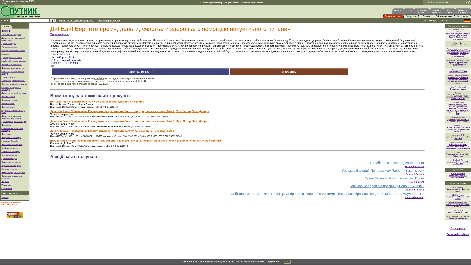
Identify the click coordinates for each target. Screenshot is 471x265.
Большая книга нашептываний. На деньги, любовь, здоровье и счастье (97, 101)
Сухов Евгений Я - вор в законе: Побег (394, 178)
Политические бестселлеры (11, 64)
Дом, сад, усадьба (8, 107)
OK (287, 261)
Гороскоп (4, 198)
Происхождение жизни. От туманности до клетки (458, 120)
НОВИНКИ (5, 31)
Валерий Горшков (415, 174)
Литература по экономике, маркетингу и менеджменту (11, 117)
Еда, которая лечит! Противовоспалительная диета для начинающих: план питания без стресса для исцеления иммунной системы (136, 140)
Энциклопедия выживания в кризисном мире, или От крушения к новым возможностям (458, 53)
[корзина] (468, 3)
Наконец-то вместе (458, 45)
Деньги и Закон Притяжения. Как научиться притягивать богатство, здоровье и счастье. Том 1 (112, 130)
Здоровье (5, 54)
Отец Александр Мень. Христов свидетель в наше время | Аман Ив (458, 97)
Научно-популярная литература (13, 173)
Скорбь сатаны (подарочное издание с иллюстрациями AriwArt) (458, 129)
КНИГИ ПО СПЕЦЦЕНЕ (11, 34)
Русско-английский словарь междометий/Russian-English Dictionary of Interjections (458, 36)
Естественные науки (9, 155)
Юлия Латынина (458, 174)
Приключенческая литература (12, 68)
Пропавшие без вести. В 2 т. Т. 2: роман (458, 155)
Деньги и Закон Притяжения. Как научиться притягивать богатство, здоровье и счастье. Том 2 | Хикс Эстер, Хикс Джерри (129, 121)
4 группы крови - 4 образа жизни (458, 190)
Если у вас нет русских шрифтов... (76, 21)
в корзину (289, 71)
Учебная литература (9, 47)
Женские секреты (8, 104)
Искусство (5, 182)
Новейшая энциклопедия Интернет (397, 163)
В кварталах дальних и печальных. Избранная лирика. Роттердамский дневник (458, 80)
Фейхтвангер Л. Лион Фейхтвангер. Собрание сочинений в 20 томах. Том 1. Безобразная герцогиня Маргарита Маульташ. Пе (327, 194)
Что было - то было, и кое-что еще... (458, 205)
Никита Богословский (458, 203)
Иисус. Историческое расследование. (458, 176)
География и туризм (9, 169)
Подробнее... (273, 261)
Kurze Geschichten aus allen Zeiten (458, 198)
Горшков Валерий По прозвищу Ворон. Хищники (387, 186)
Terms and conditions (458, 234)
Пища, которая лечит (458, 218)
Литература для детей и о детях (13, 93)
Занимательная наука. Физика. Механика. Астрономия (458, 64)
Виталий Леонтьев (414, 166)
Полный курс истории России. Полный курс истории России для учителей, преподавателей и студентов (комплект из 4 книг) (458, 109)
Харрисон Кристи (59, 34)
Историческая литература (11, 138)
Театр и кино (6, 185)
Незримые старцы (458, 89)
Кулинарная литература (10, 100)
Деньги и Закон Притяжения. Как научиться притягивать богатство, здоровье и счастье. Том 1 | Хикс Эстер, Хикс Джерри (129, 111)
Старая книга (6, 189)
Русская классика (8, 77)
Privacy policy (457, 228)
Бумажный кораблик (458, 72)
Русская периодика (8, 44)
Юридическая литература (11, 162)
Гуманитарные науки (9, 159)
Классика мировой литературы (13, 81)
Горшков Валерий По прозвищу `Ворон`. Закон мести (383, 170)
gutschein (98, 78)
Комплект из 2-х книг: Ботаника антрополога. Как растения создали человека (458, 146)
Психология (6, 125)
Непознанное (6, 134)
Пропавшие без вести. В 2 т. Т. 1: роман (458, 163)
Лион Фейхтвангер (414, 197)
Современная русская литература (14, 84)
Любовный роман (8, 97)
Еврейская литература (9, 148)
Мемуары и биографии (10, 141)
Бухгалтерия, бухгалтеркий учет (13, 122)
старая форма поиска (109, 21)
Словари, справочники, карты (13, 51)
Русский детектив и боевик (11, 57)
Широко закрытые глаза (458, 212)
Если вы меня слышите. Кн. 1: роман (458, 138)
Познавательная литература (11, 145)
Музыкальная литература (11, 166)
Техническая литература (10, 152)
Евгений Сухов (416, 182)
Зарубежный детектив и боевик (13, 61)
